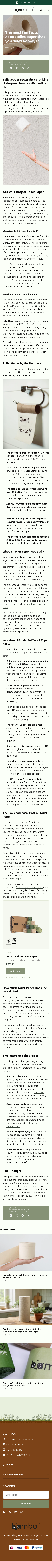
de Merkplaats (32, 1540)
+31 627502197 (27, 1439)
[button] (4, 10)
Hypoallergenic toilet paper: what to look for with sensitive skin (25, 1276)
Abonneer (26, 1503)
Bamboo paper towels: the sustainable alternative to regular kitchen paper (22, 1330)
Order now (15, 971)
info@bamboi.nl (15, 1444)
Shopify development (39, 1535)
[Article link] (26, 1259)
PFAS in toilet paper (12, 878)
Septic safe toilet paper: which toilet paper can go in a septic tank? (24, 1384)
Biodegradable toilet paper (29, 887)
